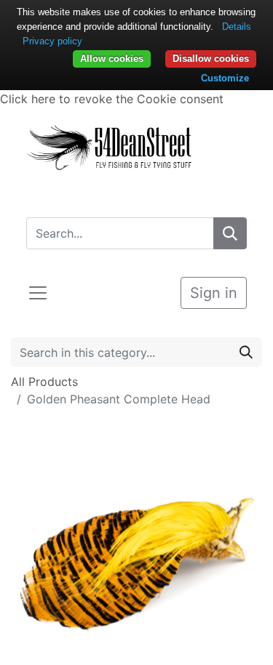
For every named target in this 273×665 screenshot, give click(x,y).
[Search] (230, 233)
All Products (44, 381)
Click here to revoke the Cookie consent (111, 99)
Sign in (213, 293)
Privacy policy (52, 41)
